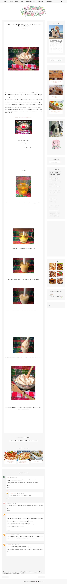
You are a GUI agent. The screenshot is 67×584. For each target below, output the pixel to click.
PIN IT (28, 440)
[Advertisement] (23, 38)
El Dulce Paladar (12, 493)
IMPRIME (35, 440)
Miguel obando (9, 534)
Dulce (22, 1)
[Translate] (61, 162)
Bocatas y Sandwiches (53, 176)
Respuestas (8, 490)
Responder (8, 487)
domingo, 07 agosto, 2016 (16, 534)
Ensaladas (51, 182)
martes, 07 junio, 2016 (14, 515)
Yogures (56, 215)
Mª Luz (8, 477)
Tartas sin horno (52, 211)
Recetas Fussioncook (30, 1)
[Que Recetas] (56, 305)
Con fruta (58, 180)
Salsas (51, 207)
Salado (16, 1)
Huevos (58, 188)
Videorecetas (49, 1)
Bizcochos (58, 174)
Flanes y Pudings (57, 182)
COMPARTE (13, 440)
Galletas (51, 184)
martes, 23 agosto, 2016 (15, 544)
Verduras (55, 213)
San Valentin (55, 207)
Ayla (8, 503)
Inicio (5, 1)
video (59, 213)
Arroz (51, 174)
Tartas (57, 209)
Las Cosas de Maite (41, 581)
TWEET (21, 440)
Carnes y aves (52, 178)
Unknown (9, 544)
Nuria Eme (9, 515)
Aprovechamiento (57, 172)
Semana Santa (52, 209)
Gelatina (55, 184)
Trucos (51, 213)
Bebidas (54, 174)
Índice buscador (40, 1)
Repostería (57, 205)
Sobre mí (11, 1)
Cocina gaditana (52, 180)
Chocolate (57, 178)
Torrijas (58, 211)
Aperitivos (51, 172)
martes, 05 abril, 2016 (13, 477)
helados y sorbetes (53, 188)
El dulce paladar (27, 581)
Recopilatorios (52, 205)
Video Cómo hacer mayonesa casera (23, 117)
